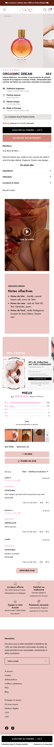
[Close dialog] (52, 358)
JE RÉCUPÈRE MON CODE (40, 378)
